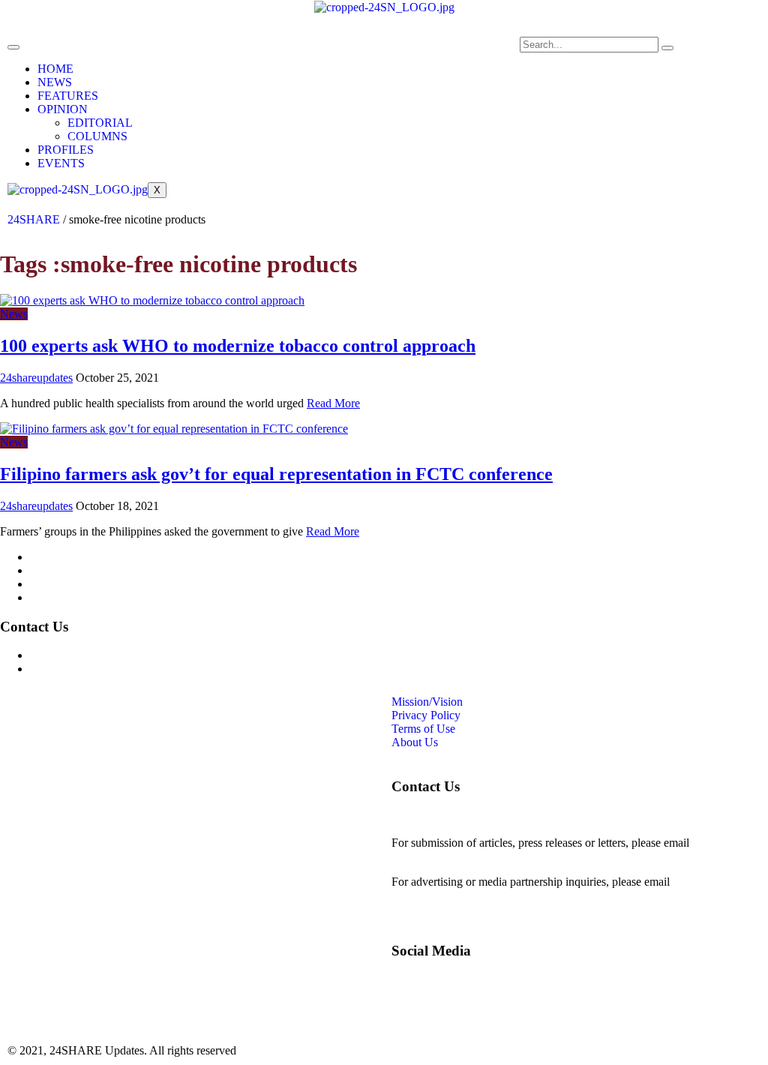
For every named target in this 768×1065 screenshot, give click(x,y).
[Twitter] (363, 55)
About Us (53, 597)
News (14, 314)
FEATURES (68, 95)
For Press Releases (74, 668)
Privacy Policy (64, 570)
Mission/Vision (65, 556)
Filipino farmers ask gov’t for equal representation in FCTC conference (276, 474)
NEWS (55, 82)
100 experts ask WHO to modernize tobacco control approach (238, 346)
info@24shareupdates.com (455, 895)
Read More (333, 403)
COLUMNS (98, 136)
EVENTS (61, 163)
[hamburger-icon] (14, 47)
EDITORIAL (100, 122)
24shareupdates (36, 377)
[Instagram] (322, 55)
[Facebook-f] (282, 55)
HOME (56, 68)
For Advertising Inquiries (89, 655)
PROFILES (66, 149)
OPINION (63, 109)
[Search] (668, 48)
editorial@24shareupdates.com (464, 856)
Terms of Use (62, 584)
